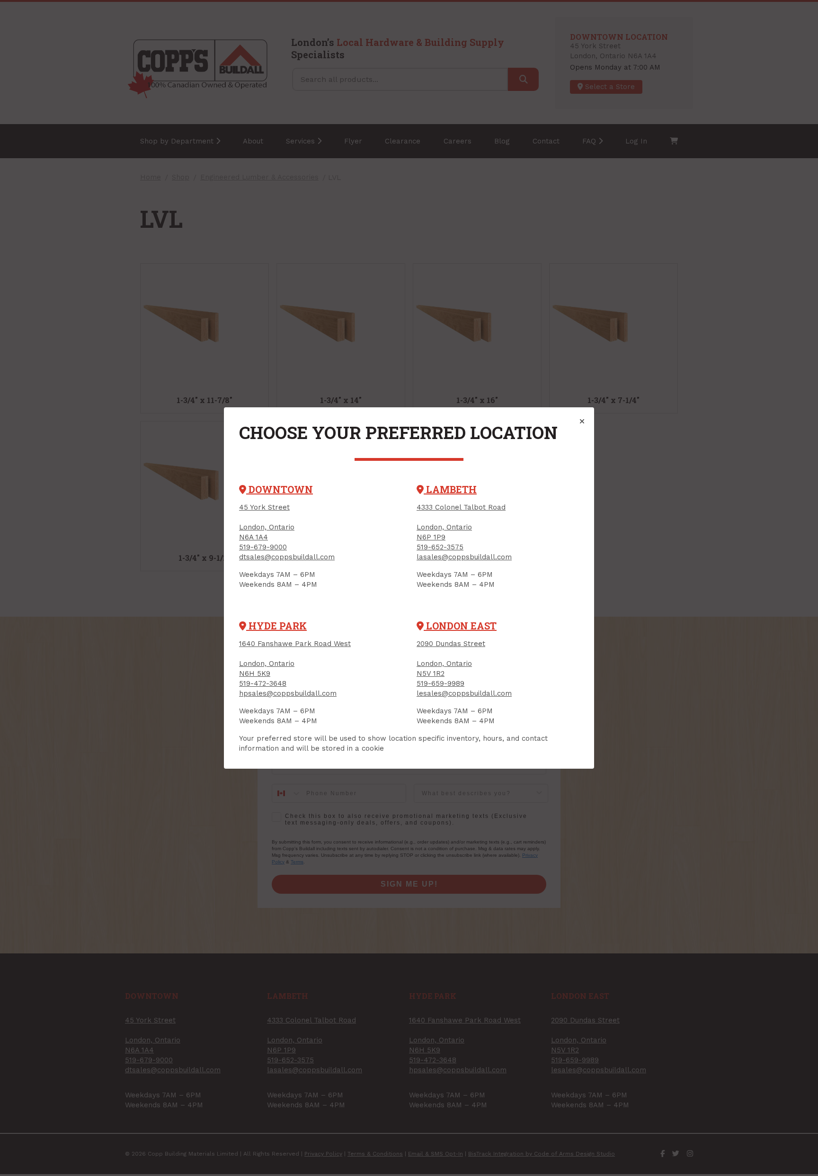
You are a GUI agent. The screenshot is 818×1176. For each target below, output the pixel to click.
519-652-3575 (440, 547)
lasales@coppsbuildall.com (464, 557)
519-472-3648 (262, 683)
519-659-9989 (440, 683)
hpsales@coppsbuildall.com (288, 693)
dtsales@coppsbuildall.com (287, 557)
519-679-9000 (263, 547)
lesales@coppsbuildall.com (464, 693)
